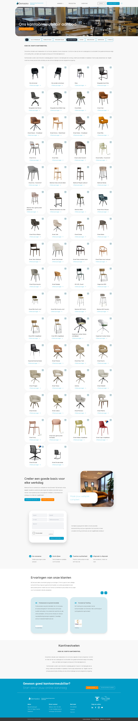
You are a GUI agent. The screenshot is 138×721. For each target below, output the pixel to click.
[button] (102, 592)
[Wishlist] (121, 3)
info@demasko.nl (57, 709)
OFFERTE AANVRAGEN (25, 29)
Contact (101, 3)
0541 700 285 (57, 707)
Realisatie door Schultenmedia (34, 719)
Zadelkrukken (90, 39)
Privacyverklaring (95, 719)
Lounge (81, 39)
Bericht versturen (56, 538)
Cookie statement (86, 719)
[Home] (30, 3)
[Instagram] (99, 707)
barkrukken (101, 39)
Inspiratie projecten (31, 499)
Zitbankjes (110, 39)
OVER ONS (84, 3)
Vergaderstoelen (59, 39)
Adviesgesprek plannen (107, 687)
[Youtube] (102, 707)
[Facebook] (95, 707)
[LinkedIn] (92, 707)
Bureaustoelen (47, 39)
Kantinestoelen (71, 39)
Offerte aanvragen (34, 85)
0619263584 (58, 711)
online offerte (91, 687)
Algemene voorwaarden (105, 719)
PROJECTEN (72, 3)
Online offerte (112, 3)
